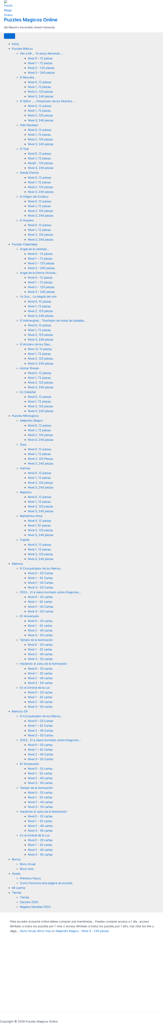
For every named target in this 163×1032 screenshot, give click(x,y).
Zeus (23, 444)
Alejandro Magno (31, 420)
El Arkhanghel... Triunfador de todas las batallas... (53, 320)
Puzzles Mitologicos (25, 416)
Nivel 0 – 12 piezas (40, 58)
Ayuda (16, 873)
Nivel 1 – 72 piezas (40, 63)
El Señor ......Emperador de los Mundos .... (48, 101)
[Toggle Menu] (9, 36)
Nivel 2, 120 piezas (40, 91)
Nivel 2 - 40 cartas (40, 630)
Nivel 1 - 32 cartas (40, 625)
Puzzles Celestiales (25, 244)
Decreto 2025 (29, 902)
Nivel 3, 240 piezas (40, 96)
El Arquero (27, 220)
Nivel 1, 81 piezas (39, 525)
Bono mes (27, 869)
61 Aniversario (29, 616)
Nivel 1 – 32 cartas (40, 602)
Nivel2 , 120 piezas (40, 163)
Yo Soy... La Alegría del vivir (38, 296)
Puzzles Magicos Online (30, 20)
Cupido (25, 540)
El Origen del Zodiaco (34, 196)
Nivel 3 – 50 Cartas (40, 587)
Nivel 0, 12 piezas (39, 82)
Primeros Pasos (30, 878)
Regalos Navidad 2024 (35, 907)
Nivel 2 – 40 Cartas (40, 583)
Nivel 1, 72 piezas (39, 87)
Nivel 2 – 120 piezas (41, 68)
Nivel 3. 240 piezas (40, 192)
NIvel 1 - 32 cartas (40, 673)
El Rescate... (28, 77)
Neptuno (26, 492)
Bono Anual (27, 864)
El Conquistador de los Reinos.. (41, 716)
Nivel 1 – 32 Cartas (40, 578)
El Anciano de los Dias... (36, 344)
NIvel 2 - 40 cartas (40, 802)
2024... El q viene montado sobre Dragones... (50, 592)
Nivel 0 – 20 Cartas (40, 573)
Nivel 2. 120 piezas (40, 187)
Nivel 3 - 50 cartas (40, 635)
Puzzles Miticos (22, 48)
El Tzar (24, 149)
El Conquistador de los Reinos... (41, 568)
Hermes (25, 468)
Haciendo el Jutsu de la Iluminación (43, 663)
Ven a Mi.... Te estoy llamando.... (41, 53)
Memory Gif (20, 711)
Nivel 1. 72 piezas (39, 182)
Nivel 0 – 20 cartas (40, 597)
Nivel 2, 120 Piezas (40, 459)
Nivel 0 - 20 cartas (40, 621)
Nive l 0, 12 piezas (40, 349)
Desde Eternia (29, 172)
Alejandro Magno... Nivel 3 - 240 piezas (82, 931)
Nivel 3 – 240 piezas (41, 72)
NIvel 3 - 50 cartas (40, 807)
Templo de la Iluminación (36, 640)
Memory (17, 564)
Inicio (15, 44)
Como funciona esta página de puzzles (46, 883)
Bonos (16, 859)
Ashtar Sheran (29, 368)
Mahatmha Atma (31, 516)
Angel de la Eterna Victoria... (39, 273)
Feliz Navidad (29, 125)
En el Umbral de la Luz (35, 687)
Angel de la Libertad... (34, 249)
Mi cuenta (18, 888)
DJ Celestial (28, 392)
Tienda (16, 892)
